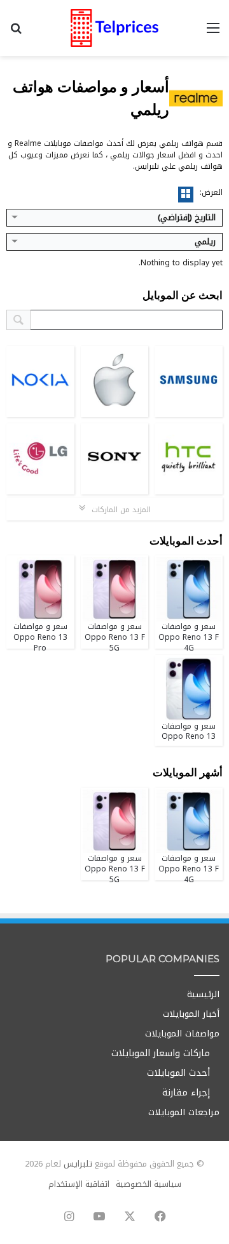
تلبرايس (78, 1164)
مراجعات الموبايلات (183, 1112)
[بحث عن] (16, 32)
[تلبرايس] (114, 28)
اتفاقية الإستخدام (78, 1184)
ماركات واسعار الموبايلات (160, 1053)
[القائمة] (213, 32)
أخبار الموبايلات (191, 1014)
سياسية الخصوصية (148, 1184)
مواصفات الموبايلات (182, 1034)
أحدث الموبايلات (178, 1073)
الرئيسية (203, 994)
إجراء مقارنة (186, 1092)
